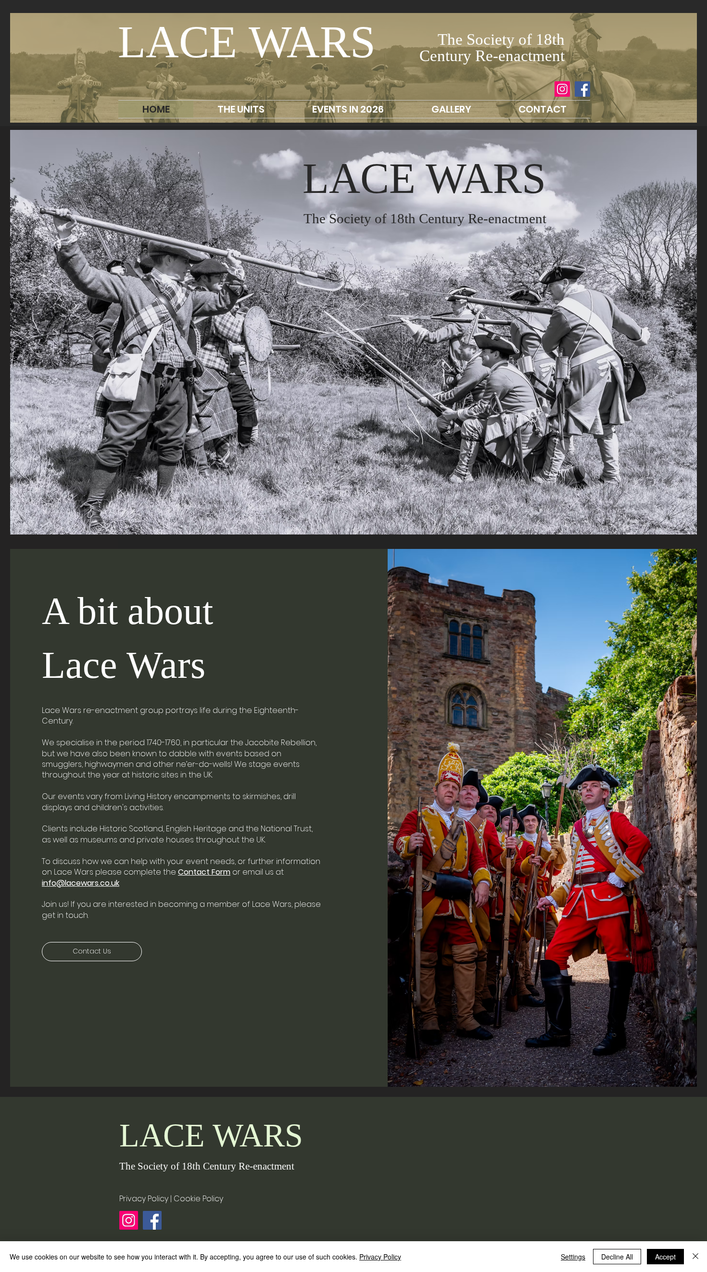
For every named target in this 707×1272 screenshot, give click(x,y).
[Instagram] (562, 89)
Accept (665, 1256)
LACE (183, 41)
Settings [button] (573, 1256)
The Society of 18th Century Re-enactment (206, 1166)
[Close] (695, 1256)
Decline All (617, 1256)
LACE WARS (424, 178)
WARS (312, 41)
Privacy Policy (380, 1256)
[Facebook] (582, 89)
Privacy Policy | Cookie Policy (171, 1198)
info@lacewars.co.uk (80, 883)
